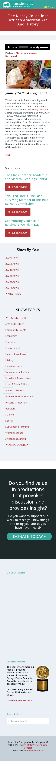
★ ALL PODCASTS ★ (17, 444)
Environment (12, 348)
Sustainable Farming (17, 426)
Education (10, 342)
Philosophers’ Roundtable (19, 396)
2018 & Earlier (13, 294)
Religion (10, 408)
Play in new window (27, 52)
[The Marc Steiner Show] (17, 4)
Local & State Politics (17, 384)
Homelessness (13, 366)
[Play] (9, 47)
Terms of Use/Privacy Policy (33, 744)
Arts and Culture (14, 324)
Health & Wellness (15, 354)
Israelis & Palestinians (18, 378)
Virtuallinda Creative (33, 750)
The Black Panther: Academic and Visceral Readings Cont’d (26, 177)
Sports (9, 420)
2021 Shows (12, 288)
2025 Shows (12, 263)
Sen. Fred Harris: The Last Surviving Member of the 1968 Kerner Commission (26, 200)
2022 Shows (12, 282)
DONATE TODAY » (29, 536)
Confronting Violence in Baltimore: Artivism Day (22, 223)
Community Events (15, 330)
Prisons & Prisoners (16, 402)
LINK (8, 154)
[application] (27, 47)
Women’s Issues (14, 432)
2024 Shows (12, 269)
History (9, 360)
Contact (28, 747)
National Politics (14, 390)
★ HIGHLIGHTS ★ (15, 317)
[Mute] (37, 47)
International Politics (17, 372)
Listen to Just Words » (19, 700)
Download (11, 56)
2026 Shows (12, 257)
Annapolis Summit (15, 438)
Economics (11, 336)
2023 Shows (12, 275)
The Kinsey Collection (38, 109)
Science (9, 414)
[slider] (44, 47)
